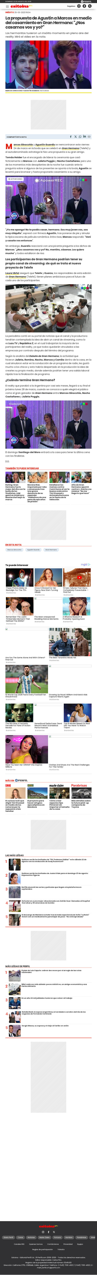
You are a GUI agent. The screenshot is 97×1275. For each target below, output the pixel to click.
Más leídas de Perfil (17, 966)
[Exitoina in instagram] (79, 6)
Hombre (69, 1237)
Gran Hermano (17, 276)
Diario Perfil (8, 1237)
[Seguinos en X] (90, 6)
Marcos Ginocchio (14, 550)
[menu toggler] (7, 6)
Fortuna (57, 1237)
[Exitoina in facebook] (84, 6)
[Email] (89, 137)
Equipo (80, 1244)
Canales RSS (19, 1244)
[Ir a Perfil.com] (86, 2)
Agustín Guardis (45, 144)
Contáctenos (53, 1244)
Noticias (31, 1237)
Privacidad (68, 1244)
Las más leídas (14, 855)
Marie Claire (44, 1237)
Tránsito (61, 1249)
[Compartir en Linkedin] (84, 136)
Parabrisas (81, 1237)
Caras (20, 1237)
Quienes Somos (36, 1244)
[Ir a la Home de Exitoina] (22, 7)
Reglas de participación (42, 1249)
